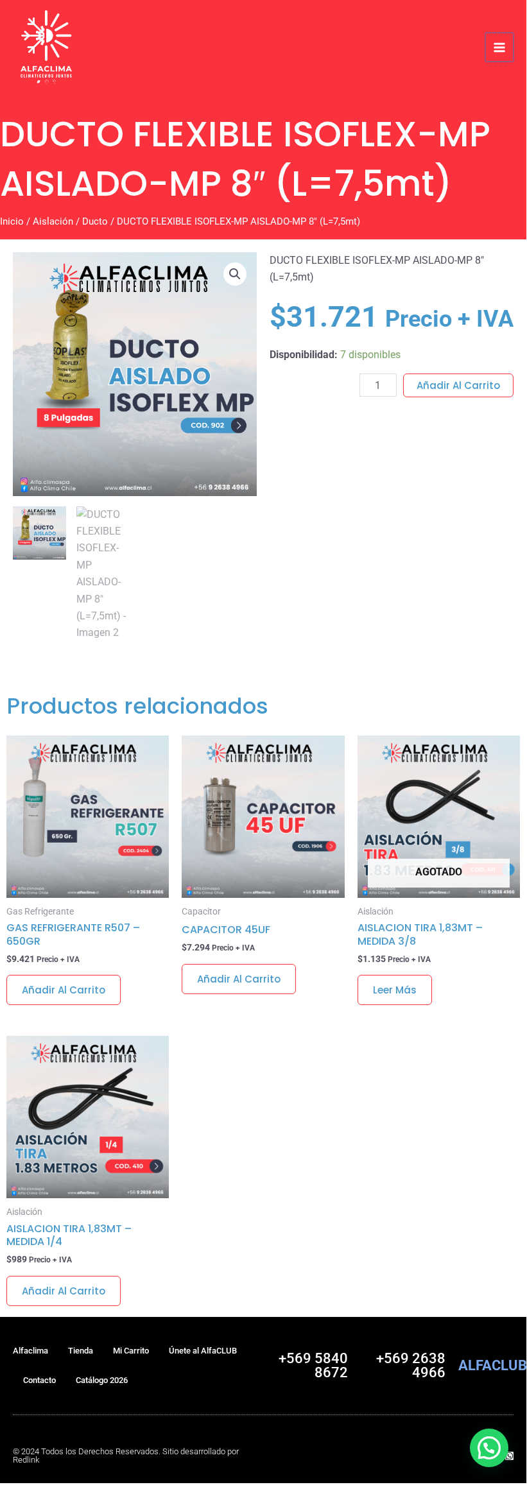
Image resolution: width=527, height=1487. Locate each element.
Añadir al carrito (458, 385)
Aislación (53, 221)
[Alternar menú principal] (499, 47)
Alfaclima (30, 1350)
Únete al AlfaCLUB (203, 1350)
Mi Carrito (131, 1350)
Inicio (12, 221)
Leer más (395, 990)
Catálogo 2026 (102, 1380)
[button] (234, 274)
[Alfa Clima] (46, 47)
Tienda (80, 1350)
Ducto (95, 221)
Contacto (39, 1380)
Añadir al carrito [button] (63, 990)
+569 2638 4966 (410, 1365)
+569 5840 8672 (313, 1365)
